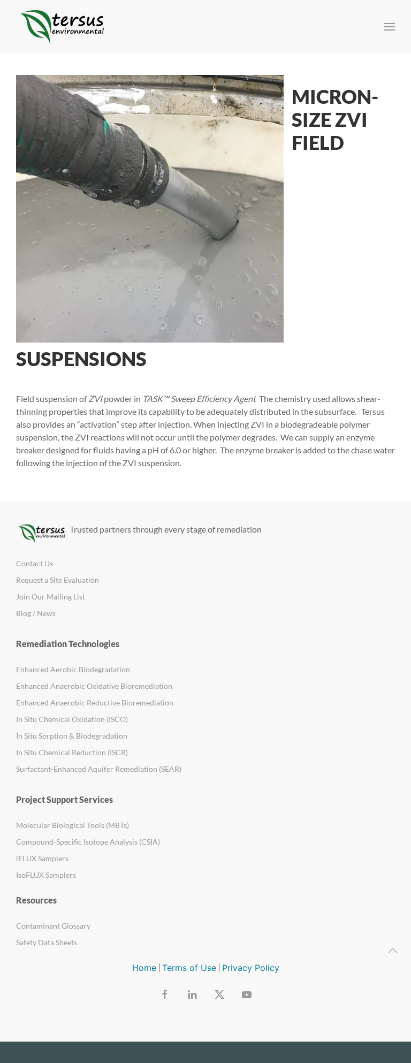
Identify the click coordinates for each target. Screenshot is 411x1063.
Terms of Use (189, 967)
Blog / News (36, 613)
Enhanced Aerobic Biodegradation (73, 669)
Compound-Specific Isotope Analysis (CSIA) (88, 841)
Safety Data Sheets (46, 942)
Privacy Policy (250, 967)
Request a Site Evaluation (57, 579)
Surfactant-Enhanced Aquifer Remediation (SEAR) (98, 768)
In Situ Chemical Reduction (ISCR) (72, 752)
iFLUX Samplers (42, 858)
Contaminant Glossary (53, 925)
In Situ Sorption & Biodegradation (71, 735)
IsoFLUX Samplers (46, 874)
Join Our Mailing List (50, 596)
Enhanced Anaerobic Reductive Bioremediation (94, 702)
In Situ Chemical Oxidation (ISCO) (72, 719)
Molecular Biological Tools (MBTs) (72, 825)
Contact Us (34, 563)
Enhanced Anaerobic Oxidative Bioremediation (94, 685)
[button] (389, 26)
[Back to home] (64, 26)
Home (144, 967)
